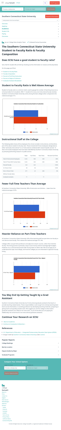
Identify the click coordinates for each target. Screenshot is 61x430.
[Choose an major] (35, 9)
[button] (52, 16)
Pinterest (5, 409)
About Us (4, 392)
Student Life (5, 31)
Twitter (4, 407)
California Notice (7, 418)
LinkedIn (5, 413)
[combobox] (45, 3)
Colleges (18, 2)
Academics (5, 29)
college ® (10, 3)
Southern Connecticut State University (24, 334)
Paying (4, 34)
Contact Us (4, 396)
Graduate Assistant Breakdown (12, 81)
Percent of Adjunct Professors (12, 78)
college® (5, 389)
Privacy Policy (6, 417)
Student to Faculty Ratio (10, 71)
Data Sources (5, 399)
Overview (5, 23)
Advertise (4, 403)
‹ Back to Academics (9, 322)
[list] (30, 23)
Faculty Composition (9, 74)
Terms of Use (6, 415)
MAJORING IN (29, 365)
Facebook (5, 411)
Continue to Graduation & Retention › (14, 324)
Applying (4, 26)
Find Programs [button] (54, 3)
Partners (4, 405)
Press (3, 394)
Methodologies (5, 401)
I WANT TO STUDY (8, 365)
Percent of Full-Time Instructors (12, 76)
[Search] (45, 3)
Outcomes (5, 36)
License (42, 334)
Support (4, 398)
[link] (30, 23)
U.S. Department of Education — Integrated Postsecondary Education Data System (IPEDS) (29, 332)
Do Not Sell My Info (7, 420)
